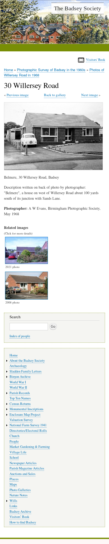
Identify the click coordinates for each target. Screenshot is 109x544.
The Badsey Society (77, 8)
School (14, 457)
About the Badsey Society (27, 360)
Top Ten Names (20, 398)
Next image (89, 94)
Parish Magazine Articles (27, 468)
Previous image (18, 94)
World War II (18, 387)
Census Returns (20, 403)
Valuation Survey (21, 420)
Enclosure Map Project (25, 414)
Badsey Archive (20, 511)
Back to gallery (55, 94)
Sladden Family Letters (26, 371)
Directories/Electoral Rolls (28, 430)
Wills (13, 500)
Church (14, 436)
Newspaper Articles (23, 463)
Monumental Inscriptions (26, 409)
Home (8, 69)
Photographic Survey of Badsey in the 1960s (51, 69)
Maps (13, 484)
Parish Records (20, 393)
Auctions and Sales (22, 474)
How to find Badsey (23, 522)
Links (13, 506)
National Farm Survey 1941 (28, 425)
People (14, 441)
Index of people (20, 336)
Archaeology (18, 366)
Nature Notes (19, 495)
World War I (18, 382)
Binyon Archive (20, 376)
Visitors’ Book (19, 516)
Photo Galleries (20, 490)
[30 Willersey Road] (54, 168)
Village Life (18, 452)
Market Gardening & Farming (30, 446)
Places (14, 479)
